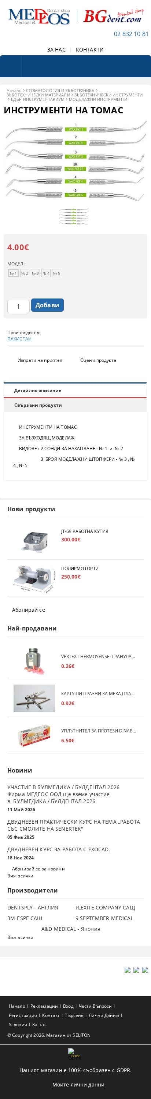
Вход (68, 1006)
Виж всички (20, 876)
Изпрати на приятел (40, 360)
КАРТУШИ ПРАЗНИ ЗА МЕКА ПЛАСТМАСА (98, 693)
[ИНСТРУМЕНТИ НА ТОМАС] (75, 200)
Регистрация (23, 1015)
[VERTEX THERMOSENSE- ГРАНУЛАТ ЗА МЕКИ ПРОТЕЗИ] (34, 661)
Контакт (51, 1015)
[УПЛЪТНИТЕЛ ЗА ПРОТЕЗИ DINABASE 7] (34, 735)
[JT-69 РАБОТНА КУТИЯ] (34, 542)
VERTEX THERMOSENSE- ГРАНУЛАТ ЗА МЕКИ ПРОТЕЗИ (98, 656)
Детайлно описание (37, 390)
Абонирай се (28, 609)
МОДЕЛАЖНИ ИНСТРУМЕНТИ (98, 99)
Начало (14, 90)
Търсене (74, 1015)
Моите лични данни (78, 1084)
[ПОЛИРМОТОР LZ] (34, 579)
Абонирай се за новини (38, 869)
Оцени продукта (98, 360)
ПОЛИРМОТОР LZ (80, 568)
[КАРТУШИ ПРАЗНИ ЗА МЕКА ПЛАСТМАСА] (34, 698)
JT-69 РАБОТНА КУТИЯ (84, 531)
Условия (18, 1024)
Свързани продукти (38, 405)
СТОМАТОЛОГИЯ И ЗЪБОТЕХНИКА (60, 90)
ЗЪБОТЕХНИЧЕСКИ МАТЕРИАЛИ (38, 95)
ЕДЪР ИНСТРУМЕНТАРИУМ (38, 99)
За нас (39, 1024)
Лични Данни (104, 1015)
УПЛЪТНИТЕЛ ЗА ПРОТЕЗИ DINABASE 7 (98, 731)
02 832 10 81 (131, 34)
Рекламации (44, 1006)
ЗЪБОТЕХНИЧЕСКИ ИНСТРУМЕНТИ (108, 95)
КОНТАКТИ (90, 49)
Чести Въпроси (95, 1006)
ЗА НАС (56, 49)
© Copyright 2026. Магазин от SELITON (49, 1035)
